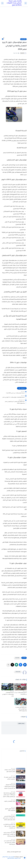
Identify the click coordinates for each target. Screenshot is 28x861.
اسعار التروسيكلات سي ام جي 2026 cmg (15, 393)
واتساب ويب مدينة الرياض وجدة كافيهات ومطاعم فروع (14, 3)
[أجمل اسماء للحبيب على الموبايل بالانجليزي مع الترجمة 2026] (20, 842)
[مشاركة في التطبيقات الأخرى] (8, 664)
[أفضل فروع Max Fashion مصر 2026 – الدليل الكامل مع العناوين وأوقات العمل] (20, 794)
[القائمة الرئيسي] (26, 3)
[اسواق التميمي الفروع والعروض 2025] (20, 810)
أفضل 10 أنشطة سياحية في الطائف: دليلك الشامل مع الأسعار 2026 (9, 834)
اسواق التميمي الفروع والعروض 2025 (10, 809)
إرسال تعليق (21, 723)
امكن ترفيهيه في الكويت (9, 801)
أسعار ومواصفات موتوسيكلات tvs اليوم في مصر (14, 397)
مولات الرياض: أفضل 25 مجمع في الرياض (9, 778)
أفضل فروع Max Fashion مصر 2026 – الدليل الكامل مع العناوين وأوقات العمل (9, 795)
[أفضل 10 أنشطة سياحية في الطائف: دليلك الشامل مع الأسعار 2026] (20, 834)
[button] (20, 664)
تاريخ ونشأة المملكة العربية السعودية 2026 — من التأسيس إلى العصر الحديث (9, 786)
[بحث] (2, 3)
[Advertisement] (14, 23)
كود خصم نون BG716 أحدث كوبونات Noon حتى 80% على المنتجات (9, 826)
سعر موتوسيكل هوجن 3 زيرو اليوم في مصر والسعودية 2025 (15, 402)
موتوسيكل (23, 39)
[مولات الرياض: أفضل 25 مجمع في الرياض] (20, 778)
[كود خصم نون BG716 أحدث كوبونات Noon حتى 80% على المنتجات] (20, 825)
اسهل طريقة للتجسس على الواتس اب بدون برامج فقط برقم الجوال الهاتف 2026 (9, 818)
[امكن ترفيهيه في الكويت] (20, 802)
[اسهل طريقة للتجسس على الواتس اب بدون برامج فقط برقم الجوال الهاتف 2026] (20, 817)
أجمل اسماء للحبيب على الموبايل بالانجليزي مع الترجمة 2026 (9, 842)
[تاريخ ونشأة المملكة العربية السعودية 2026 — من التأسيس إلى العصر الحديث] (20, 786)
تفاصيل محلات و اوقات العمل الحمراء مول (9, 770)
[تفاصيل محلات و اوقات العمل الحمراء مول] (20, 771)
